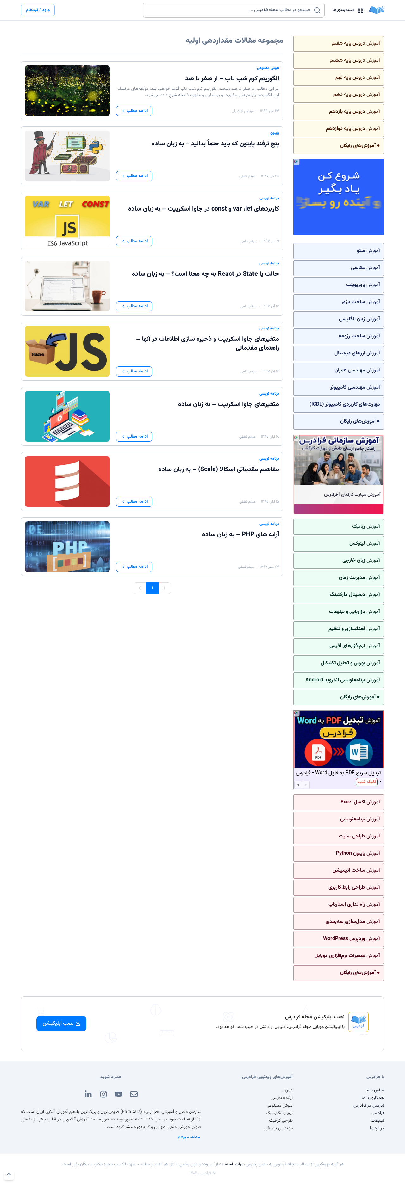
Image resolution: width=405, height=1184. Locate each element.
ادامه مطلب (137, 110)
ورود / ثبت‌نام (38, 10)
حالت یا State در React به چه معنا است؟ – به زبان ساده (205, 274)
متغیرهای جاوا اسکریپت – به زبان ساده (228, 404)
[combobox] (230, 10)
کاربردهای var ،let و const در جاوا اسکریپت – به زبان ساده (203, 209)
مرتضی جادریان (243, 110)
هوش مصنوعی (268, 68)
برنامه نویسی (269, 198)
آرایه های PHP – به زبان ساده (240, 535)
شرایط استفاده (232, 1164)
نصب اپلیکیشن (58, 1024)
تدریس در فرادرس (368, 1105)
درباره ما (377, 1128)
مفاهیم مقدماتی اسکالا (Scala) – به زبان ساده (219, 469)
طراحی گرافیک (281, 1120)
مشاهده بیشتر (189, 1137)
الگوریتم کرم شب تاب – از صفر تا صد (232, 79)
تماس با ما (374, 1090)
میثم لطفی (247, 176)
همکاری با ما (373, 1098)
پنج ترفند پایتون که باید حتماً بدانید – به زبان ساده (215, 144)
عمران (288, 1090)
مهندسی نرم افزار (278, 1128)
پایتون (274, 133)
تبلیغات (377, 1120)
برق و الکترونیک (279, 1113)
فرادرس (377, 1113)
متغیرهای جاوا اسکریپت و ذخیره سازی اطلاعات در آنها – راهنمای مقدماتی (207, 343)
